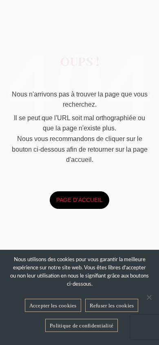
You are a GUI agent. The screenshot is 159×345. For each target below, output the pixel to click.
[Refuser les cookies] (149, 297)
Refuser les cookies (112, 305)
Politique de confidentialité (81, 326)
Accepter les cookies (53, 305)
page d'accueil (79, 200)
